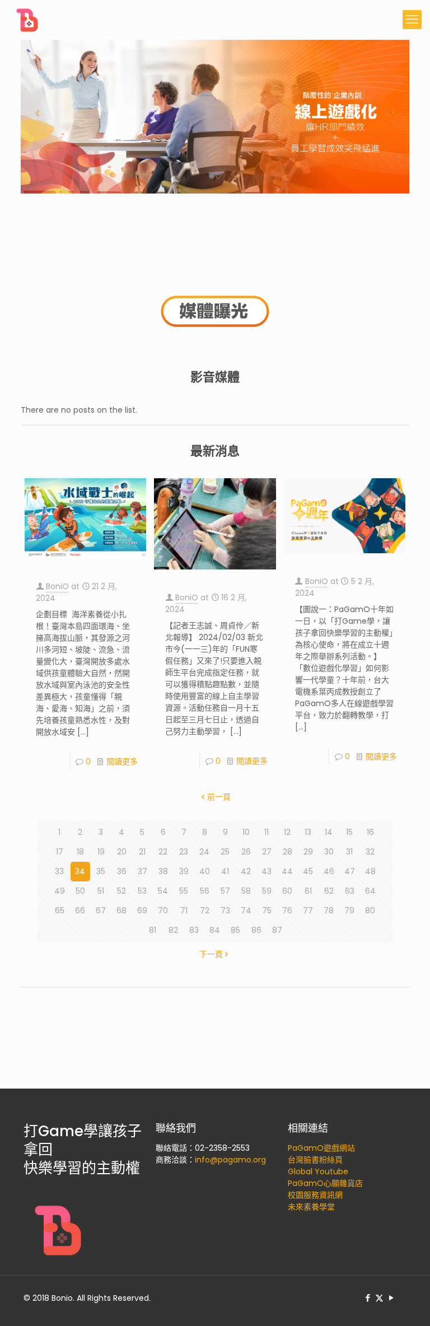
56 (204, 891)
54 (163, 891)
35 (100, 871)
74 (246, 910)
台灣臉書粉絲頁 (315, 1159)
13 (308, 832)
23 (183, 851)
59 (267, 891)
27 (267, 851)
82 (173, 930)
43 (266, 871)
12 (287, 832)
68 (121, 910)
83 (194, 930)
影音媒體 (215, 377)
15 (349, 832)
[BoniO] (28, 19)
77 (308, 910)
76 (287, 910)
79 (349, 910)
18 (80, 851)
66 (80, 910)
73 (225, 910)
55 (183, 891)
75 (267, 910)
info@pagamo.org (230, 1159)
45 (308, 871)
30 (329, 851)
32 (370, 851)
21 (142, 851)
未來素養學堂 (311, 1206)
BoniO (57, 586)
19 (101, 851)
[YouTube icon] (391, 1298)
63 (349, 891)
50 (80, 891)
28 (287, 851)
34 (80, 871)
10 (246, 832)
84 (214, 930)
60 (287, 891)
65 (59, 910)
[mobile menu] (412, 19)
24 (204, 851)
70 (163, 910)
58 (246, 891)
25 (225, 851)
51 (100, 891)
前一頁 (219, 796)
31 (349, 851)
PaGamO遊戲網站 (321, 1148)
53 (142, 891)
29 (308, 851)
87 (277, 930)
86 (256, 930)
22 (162, 851)
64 (370, 891)
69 (142, 910)
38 (163, 871)
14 (329, 832)
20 (122, 851)
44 (287, 871)
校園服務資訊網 (315, 1195)
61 (308, 891)
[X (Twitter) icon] (379, 1298)
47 (349, 871)
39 (184, 871)
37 (142, 871)
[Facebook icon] (367, 1298)
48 (370, 871)
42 (246, 871)
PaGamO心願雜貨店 (325, 1183)
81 (152, 930)
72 (204, 910)
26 (246, 851)
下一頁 (211, 954)
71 (184, 910)
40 (204, 871)
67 (101, 910)
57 (225, 891)
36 (122, 871)
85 (235, 930)
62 (329, 891)
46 (329, 871)
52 (121, 891)
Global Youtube (318, 1171)
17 (59, 851)
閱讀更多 (122, 761)
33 (59, 871)
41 (225, 871)
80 (370, 910)
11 (266, 832)
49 (59, 891)
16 (370, 832)
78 (329, 910)
